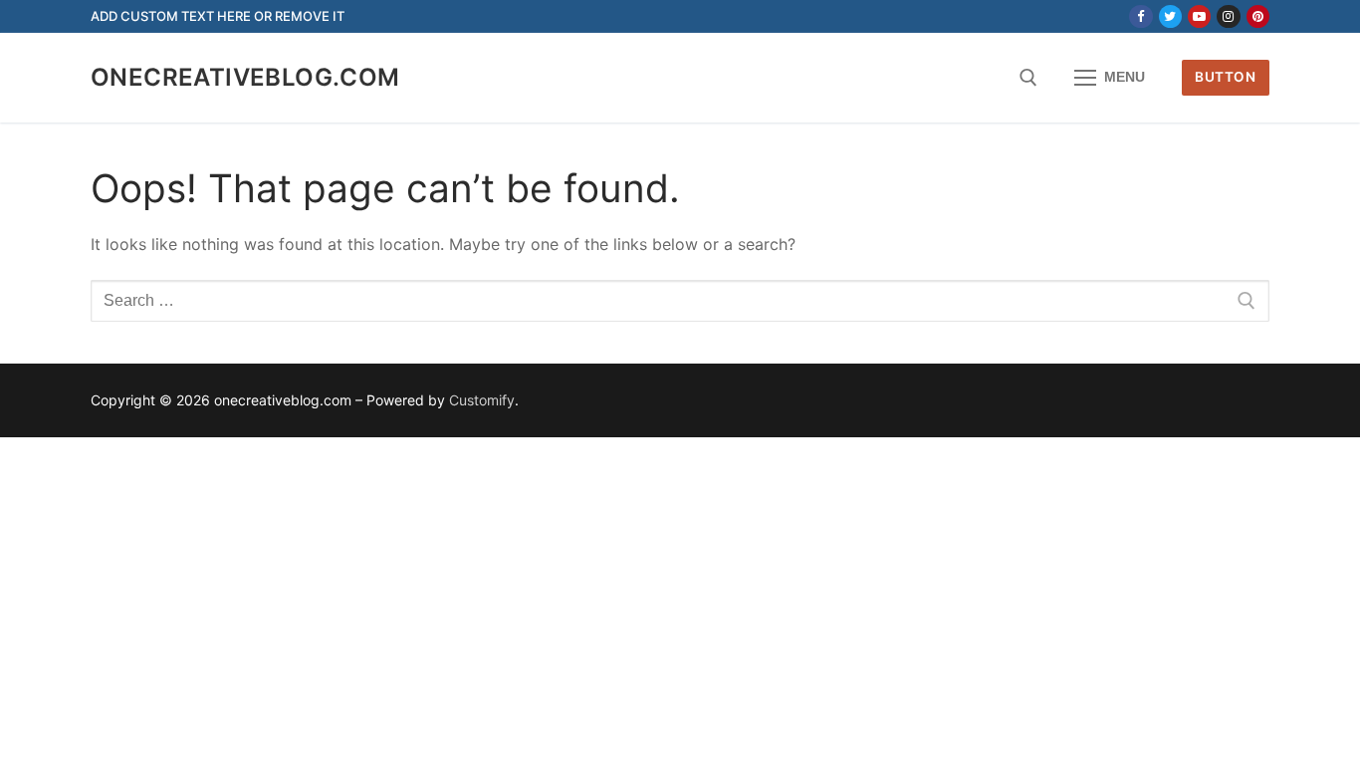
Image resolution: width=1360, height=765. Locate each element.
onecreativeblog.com (245, 77)
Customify (482, 399)
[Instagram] (1228, 16)
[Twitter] (1170, 16)
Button (1225, 77)
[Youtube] (1199, 16)
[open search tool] (1028, 78)
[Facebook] (1140, 16)
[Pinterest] (1258, 16)
